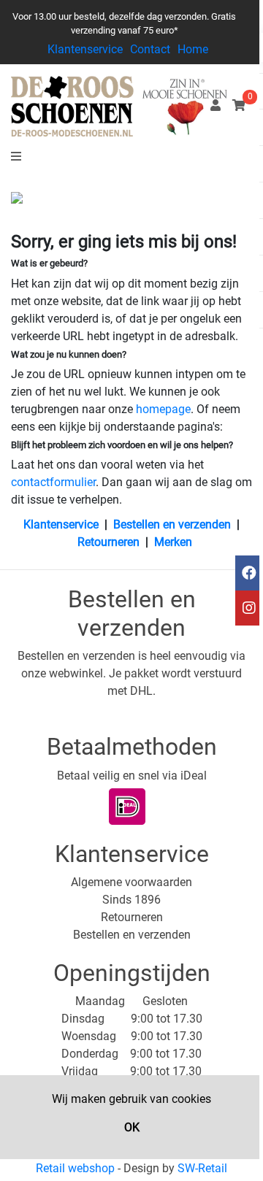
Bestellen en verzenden (172, 524)
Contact (150, 49)
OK (132, 1127)
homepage (163, 409)
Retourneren (108, 542)
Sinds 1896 (131, 900)
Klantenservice (85, 49)
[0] (238, 105)
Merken (173, 542)
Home (193, 49)
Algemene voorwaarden (131, 882)
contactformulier (53, 482)
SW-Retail (202, 1168)
